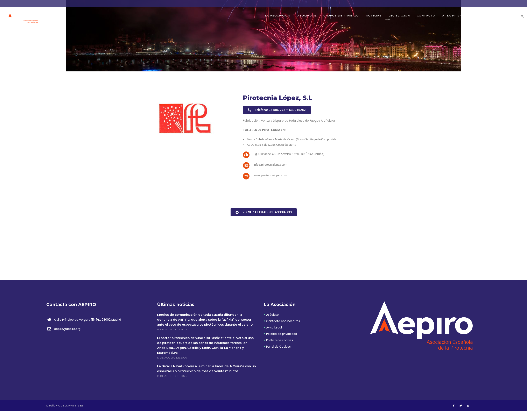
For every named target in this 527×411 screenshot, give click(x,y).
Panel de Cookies (278, 347)
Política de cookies (279, 340)
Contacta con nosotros (283, 321)
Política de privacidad (281, 334)
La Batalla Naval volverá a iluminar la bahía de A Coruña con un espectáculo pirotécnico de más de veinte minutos (206, 368)
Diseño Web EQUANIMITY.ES (64, 405)
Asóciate (272, 315)
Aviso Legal (274, 327)
